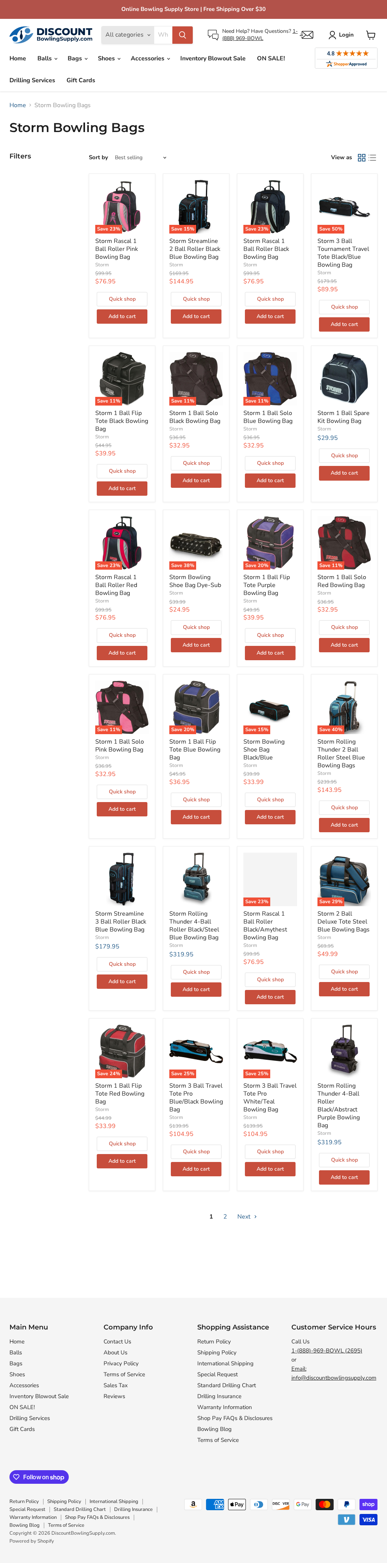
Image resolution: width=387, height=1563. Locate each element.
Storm (102, 264)
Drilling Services (32, 80)
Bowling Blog (214, 1429)
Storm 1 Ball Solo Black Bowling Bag (194, 417)
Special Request (217, 1374)
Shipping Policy (217, 1352)
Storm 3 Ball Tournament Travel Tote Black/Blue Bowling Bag (343, 253)
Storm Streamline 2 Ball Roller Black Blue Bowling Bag (194, 249)
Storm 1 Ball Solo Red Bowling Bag (341, 581)
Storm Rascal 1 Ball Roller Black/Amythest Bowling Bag (265, 926)
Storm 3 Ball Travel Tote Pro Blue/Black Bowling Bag (196, 1098)
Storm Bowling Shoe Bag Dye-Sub (195, 581)
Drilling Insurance (219, 1396)
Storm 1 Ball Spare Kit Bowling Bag (343, 417)
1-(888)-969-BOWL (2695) (326, 1350)
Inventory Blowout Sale (213, 58)
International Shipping (225, 1363)
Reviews (114, 1396)
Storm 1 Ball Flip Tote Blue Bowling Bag (194, 750)
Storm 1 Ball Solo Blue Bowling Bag (268, 417)
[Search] (182, 35)
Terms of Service (124, 1374)
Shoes (107, 58)
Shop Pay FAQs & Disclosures (234, 1418)
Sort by (98, 157)
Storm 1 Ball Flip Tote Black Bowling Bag (121, 421)
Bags (76, 58)
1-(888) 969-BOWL (260, 34)
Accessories (148, 58)
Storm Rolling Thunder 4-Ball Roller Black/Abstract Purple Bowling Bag (338, 1106)
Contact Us (117, 1341)
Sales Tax (116, 1385)
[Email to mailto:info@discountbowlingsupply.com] (306, 35)
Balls (45, 58)
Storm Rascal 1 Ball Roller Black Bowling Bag (266, 249)
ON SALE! (271, 58)
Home (17, 58)
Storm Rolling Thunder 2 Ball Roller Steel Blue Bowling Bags (341, 754)
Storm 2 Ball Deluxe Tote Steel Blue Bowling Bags (343, 922)
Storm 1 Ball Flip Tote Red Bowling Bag (119, 1094)
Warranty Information (224, 1407)
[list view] (372, 157)
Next (244, 1217)
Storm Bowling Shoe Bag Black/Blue (264, 750)
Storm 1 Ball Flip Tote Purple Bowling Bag (266, 585)
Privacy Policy (121, 1363)
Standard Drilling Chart (226, 1385)
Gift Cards (81, 80)
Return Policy (214, 1341)
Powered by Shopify (31, 1541)
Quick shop (122, 299)
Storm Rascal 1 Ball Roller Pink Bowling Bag (116, 249)
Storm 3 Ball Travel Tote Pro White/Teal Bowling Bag (270, 1098)
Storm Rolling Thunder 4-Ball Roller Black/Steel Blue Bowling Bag (194, 926)
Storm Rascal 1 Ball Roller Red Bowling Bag (116, 585)
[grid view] (361, 157)
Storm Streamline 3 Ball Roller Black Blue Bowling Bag (120, 922)
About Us (115, 1352)
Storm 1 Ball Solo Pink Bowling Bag (119, 746)
